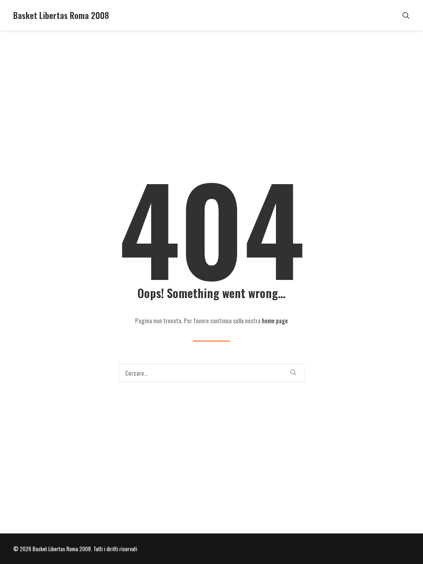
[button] (406, 15)
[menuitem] (406, 15)
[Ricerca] (211, 373)
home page (275, 320)
